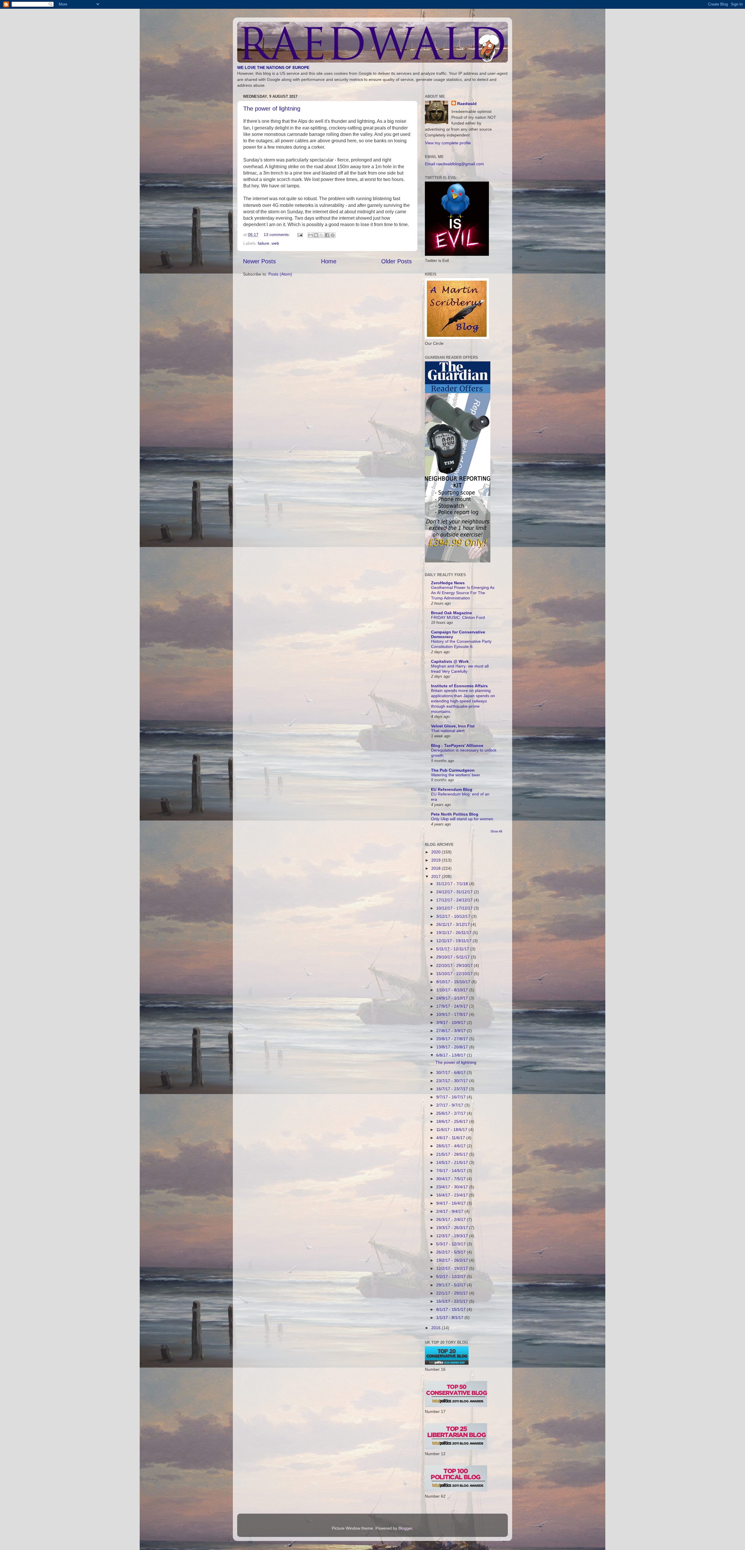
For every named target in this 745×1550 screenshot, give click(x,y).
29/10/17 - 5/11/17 (453, 957)
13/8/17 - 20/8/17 (452, 1047)
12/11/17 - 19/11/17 (454, 940)
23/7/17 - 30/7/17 (452, 1080)
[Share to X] (321, 235)
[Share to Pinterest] (333, 235)
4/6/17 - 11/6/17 (451, 1137)
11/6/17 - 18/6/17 (452, 1129)
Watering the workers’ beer (455, 775)
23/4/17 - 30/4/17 (452, 1187)
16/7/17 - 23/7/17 (452, 1088)
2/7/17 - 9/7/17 (450, 1105)
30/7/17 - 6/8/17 (451, 1072)
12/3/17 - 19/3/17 (452, 1235)
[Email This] (310, 235)
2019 (436, 860)
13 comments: (277, 234)
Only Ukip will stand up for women (462, 819)
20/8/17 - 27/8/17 (452, 1038)
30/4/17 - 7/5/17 (451, 1178)
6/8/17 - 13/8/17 (451, 1055)
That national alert (447, 731)
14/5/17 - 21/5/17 (452, 1162)
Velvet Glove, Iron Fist (453, 726)
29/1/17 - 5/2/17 (451, 1285)
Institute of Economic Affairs (459, 685)
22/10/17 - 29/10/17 (455, 965)
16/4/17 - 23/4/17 (452, 1195)
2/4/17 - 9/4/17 (450, 1211)
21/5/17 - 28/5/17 (452, 1154)
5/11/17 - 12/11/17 (453, 949)
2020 (436, 852)
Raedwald (467, 103)
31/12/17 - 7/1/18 (452, 883)
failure (263, 243)
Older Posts (396, 261)
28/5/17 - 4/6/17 (451, 1146)
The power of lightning (271, 108)
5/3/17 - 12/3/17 (451, 1244)
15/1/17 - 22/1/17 (452, 1301)
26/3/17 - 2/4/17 (451, 1219)
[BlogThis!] (316, 235)
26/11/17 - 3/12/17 (453, 924)
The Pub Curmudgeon (453, 770)
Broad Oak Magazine (451, 612)
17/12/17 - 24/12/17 (455, 900)
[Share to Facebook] (327, 235)
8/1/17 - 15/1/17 (451, 1309)
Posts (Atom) (280, 274)
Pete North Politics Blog (454, 814)
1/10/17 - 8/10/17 (452, 990)
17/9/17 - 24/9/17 (452, 1006)
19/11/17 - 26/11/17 (454, 932)
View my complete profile (448, 143)
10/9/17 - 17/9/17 (452, 1014)
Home (328, 261)
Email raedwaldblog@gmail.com (454, 163)
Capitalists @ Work (450, 661)
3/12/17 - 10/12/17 (453, 916)
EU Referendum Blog (451, 789)
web (275, 243)
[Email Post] (299, 234)
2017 (436, 876)
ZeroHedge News (448, 582)
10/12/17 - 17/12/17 (455, 908)
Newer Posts (259, 261)
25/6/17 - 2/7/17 (451, 1113)
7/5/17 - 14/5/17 (451, 1170)
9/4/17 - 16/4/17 (451, 1203)
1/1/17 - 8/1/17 (450, 1317)
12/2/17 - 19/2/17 (452, 1268)
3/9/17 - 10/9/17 (451, 1022)
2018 (436, 868)
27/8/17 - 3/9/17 (451, 1030)
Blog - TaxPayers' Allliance (457, 745)
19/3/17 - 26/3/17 (452, 1227)
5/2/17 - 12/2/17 (451, 1276)
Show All (496, 831)
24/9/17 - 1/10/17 (452, 998)
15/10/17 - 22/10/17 (455, 973)
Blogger (405, 1528)
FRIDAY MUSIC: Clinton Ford (458, 617)
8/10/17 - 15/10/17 (453, 981)
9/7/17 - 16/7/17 (451, 1097)
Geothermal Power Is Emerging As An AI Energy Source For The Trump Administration (462, 592)
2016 (436, 1327)
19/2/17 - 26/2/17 (452, 1260)
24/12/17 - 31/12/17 (455, 891)
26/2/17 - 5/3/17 (451, 1252)
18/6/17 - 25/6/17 (452, 1121)
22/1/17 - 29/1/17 (452, 1293)
